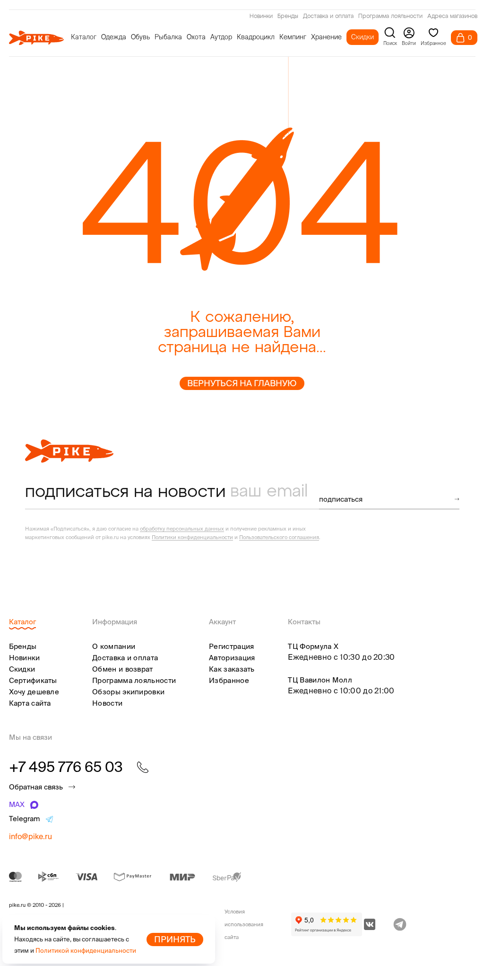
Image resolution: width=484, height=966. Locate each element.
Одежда (113, 37)
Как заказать (232, 669)
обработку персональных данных (182, 529)
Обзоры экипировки (128, 692)
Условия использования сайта (244, 924)
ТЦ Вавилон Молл (320, 680)
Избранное (229, 680)
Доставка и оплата (328, 16)
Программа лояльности (390, 16)
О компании (113, 646)
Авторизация (232, 658)
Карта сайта (30, 703)
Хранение (326, 37)
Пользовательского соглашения (279, 537)
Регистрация (231, 646)
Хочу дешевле (34, 692)
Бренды (287, 16)
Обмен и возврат (122, 669)
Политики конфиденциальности (192, 537)
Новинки (261, 16)
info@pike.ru (30, 836)
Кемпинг (292, 37)
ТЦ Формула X (313, 646)
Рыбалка (168, 37)
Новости (107, 703)
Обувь (140, 37)
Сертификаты (33, 680)
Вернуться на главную (242, 383)
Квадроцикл (256, 37)
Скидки (362, 37)
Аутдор (221, 37)
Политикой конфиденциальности (85, 950)
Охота (196, 37)
